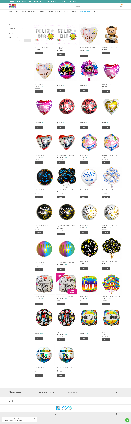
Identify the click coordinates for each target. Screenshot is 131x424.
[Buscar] (111, 6)
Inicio (10, 11)
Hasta (18, 37)
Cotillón (41, 11)
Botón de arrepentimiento (65, 414)
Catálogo (95, 11)
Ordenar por (13, 25)
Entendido (19, 420)
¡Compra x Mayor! (84, 11)
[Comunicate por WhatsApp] (127, 420)
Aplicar (27, 40)
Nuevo (66, 11)
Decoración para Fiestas (54, 11)
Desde (10, 37)
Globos (17, 11)
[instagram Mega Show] (119, 1)
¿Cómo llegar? (63, 1)
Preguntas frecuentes (14, 1)
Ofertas (73, 11)
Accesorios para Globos (29, 11)
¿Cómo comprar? (26, 1)
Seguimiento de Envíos (38, 1)
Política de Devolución (52, 1)
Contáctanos (72, 1)
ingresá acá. (56, 414)
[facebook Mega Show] (120, 1)
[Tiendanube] (116, 414)
